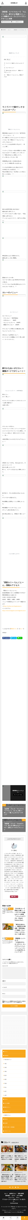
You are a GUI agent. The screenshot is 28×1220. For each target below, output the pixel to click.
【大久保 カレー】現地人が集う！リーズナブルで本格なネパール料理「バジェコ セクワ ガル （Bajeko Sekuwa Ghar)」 (20, 914)
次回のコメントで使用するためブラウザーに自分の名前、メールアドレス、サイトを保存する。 (14, 1002)
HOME (4, 29)
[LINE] (19, 638)
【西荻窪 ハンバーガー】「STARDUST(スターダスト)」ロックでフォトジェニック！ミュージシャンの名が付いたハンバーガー (20, 945)
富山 (5, 1087)
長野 (5, 1079)
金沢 (5, 1091)
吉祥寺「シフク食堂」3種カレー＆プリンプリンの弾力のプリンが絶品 (7, 1157)
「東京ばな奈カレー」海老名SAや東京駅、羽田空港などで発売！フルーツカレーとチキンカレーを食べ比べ (20, 929)
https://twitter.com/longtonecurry (12, 606)
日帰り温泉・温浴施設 (9, 1127)
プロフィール (7, 1131)
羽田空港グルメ (8, 1059)
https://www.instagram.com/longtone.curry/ (14, 610)
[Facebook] (6, 638)
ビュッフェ (11, 1197)
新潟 (5, 1075)
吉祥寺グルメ (7, 1111)
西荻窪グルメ (14, 628)
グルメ (17, 1197)
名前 (4, 980)
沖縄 (5, 1071)
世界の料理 (21, 1193)
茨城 (5, 1083)
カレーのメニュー (9, 67)
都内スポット (7, 1107)
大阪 (5, 1063)
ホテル (5, 1099)
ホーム (5, 1051)
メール (4, 987)
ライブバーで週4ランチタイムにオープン (14, 64)
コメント (5, 965)
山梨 (5, 1095)
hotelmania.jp (14, 1203)
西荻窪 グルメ (19, 21)
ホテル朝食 (6, 1103)
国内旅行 (6, 1055)
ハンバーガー (10, 938)
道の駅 (5, 1123)
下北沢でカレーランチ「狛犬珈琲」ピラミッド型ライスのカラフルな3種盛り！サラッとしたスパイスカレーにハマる (21, 1178)
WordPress (20, 1212)
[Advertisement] (14, 90)
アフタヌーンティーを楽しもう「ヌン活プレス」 (14, 1200)
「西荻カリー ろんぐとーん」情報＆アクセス (13, 75)
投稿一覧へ (13, 896)
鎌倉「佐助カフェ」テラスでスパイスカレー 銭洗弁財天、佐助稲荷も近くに (21, 1158)
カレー (13, 21)
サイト (3, 993)
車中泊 (5, 1119)
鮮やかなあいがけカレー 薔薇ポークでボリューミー (13, 71)
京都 (5, 1067)
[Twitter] (13, 638)
